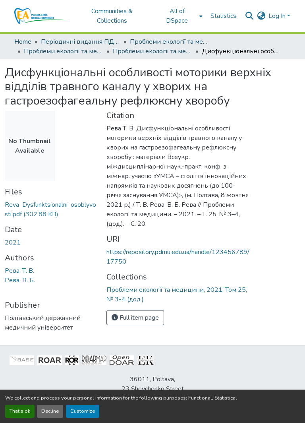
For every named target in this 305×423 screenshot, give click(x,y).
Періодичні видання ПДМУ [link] (80, 41)
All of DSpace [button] (177, 16)
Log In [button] (277, 16)
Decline (50, 411)
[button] (41, 16)
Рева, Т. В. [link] (19, 270)
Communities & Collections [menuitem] (112, 16)
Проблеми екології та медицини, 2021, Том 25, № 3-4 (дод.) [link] (152, 51)
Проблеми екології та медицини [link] (169, 41)
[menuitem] (179, 16)
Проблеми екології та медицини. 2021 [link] (63, 51)
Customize (82, 411)
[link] (51, 209)
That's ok (20, 411)
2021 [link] (13, 242)
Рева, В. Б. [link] (20, 280)
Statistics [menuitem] (223, 16)
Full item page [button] (138, 317)
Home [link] (22, 41)
